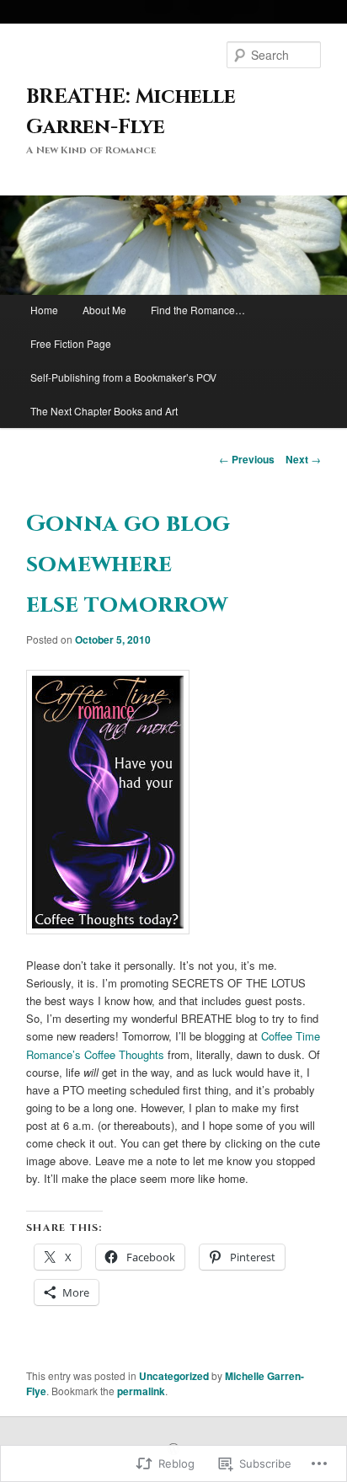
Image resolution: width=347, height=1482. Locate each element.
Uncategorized (174, 1375)
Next (303, 459)
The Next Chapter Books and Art (104, 411)
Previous (247, 459)
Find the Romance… (198, 309)
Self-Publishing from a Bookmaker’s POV (123, 377)
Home (44, 309)
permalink (141, 1391)
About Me (104, 309)
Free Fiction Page (70, 343)
